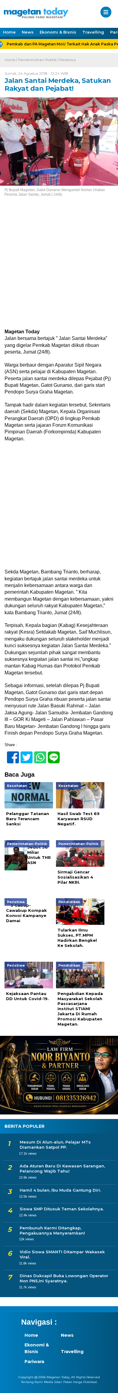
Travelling (93, 32)
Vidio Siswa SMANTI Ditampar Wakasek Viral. (62, 1254)
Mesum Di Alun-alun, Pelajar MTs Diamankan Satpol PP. (55, 1145)
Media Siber (53, 1382)
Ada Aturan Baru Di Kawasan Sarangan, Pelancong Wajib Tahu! (62, 1168)
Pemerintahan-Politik (37, 59)
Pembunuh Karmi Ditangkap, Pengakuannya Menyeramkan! (52, 1230)
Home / (11, 59)
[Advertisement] (59, 267)
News (28, 32)
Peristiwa (67, 59)
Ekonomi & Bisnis (58, 32)
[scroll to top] (107, 1384)
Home (9, 32)
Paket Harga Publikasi (80, 1382)
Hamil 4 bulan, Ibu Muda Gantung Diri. (60, 1190)
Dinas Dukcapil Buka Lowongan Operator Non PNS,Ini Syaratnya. (64, 1278)
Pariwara (34, 1361)
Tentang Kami (32, 1382)
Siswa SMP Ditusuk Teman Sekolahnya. (62, 1208)
